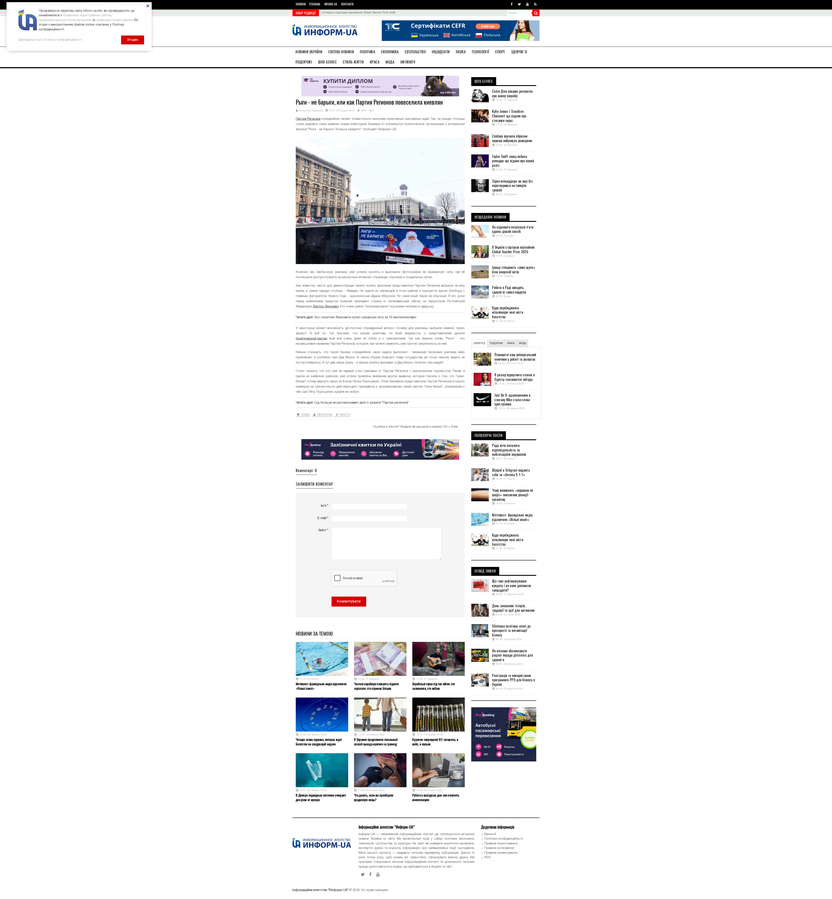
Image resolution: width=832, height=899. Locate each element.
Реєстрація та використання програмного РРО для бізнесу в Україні (513, 680)
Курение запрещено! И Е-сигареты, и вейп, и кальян (435, 741)
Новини (301, 4)
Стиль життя (353, 62)
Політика (367, 51)
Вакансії (490, 834)
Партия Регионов (308, 118)
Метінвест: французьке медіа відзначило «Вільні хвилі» (321, 686)
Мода (389, 62)
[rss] (535, 4)
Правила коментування (500, 852)
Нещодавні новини (490, 217)
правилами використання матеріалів (65, 20)
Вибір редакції (306, 13)
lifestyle (479, 343)
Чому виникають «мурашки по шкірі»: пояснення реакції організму (512, 495)
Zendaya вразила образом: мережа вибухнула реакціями (512, 138)
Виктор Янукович (326, 306)
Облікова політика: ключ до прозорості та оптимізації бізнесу (511, 631)
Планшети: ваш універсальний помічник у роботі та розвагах (515, 357)
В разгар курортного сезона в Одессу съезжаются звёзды (514, 377)
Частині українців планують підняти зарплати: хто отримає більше (376, 686)
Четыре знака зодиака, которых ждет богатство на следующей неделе (319, 741)
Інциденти (441, 51)
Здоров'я (519, 51)
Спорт (500, 51)
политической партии (311, 338)
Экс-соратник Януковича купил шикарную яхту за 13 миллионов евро (365, 317)
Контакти (347, 4)
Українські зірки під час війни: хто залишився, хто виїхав (433, 686)
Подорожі (304, 62)
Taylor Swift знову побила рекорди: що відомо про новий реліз (513, 161)
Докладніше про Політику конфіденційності (50, 39)
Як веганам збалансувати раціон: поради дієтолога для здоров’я (512, 655)
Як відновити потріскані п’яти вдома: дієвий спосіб (512, 229)
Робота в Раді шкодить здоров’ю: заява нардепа (509, 290)
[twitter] (519, 4)
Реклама (314, 4)
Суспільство (415, 51)
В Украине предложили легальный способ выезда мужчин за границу (376, 741)
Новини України (309, 51)
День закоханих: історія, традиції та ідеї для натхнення (513, 608)
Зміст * (323, 530)
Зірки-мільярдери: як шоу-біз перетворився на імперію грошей (512, 186)
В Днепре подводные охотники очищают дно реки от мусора (321, 797)
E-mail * (322, 518)
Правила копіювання (499, 848)
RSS (487, 857)
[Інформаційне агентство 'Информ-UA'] (325, 30)
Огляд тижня (485, 571)
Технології (480, 51)
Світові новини (341, 51)
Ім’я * (324, 505)
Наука (461, 51)
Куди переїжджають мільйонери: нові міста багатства (507, 312)
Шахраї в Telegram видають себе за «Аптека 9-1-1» (511, 472)
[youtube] (527, 4)
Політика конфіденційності (503, 838)
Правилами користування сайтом (87, 15)
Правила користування (500, 843)
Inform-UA (330, 4)
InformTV (407, 62)
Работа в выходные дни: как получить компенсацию (435, 797)
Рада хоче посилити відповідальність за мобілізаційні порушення (509, 450)
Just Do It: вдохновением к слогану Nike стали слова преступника (512, 400)
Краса (375, 62)
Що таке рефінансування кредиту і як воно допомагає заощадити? (511, 585)
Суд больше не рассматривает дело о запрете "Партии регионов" (361, 402)
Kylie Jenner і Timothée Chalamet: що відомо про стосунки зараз (509, 116)
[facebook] (511, 4)
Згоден (132, 39)
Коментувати (349, 601)
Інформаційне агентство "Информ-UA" (320, 890)
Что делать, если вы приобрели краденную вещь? (373, 797)
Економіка (390, 51)
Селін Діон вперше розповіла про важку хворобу (512, 93)
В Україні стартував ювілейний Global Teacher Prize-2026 (513, 249)
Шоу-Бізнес (327, 62)
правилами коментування (114, 20)
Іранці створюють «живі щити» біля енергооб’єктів (354, 12)
